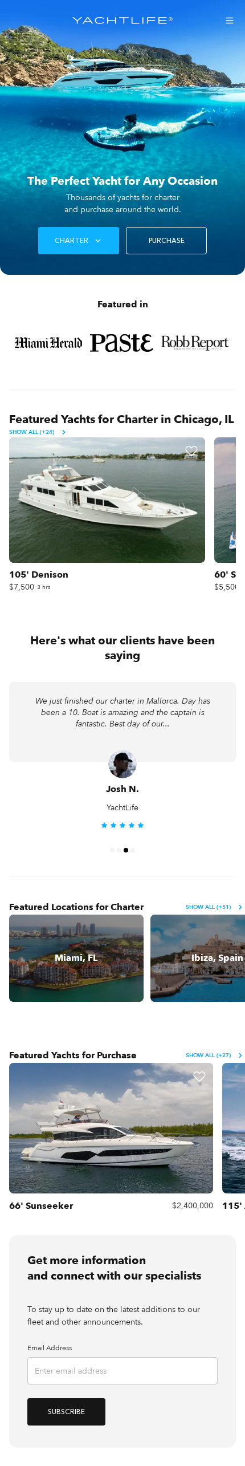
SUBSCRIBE (66, 1411)
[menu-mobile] (229, 20)
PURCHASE (167, 240)
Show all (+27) (208, 1055)
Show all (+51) (208, 907)
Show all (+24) (31, 432)
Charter (71, 240)
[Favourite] (191, 451)
